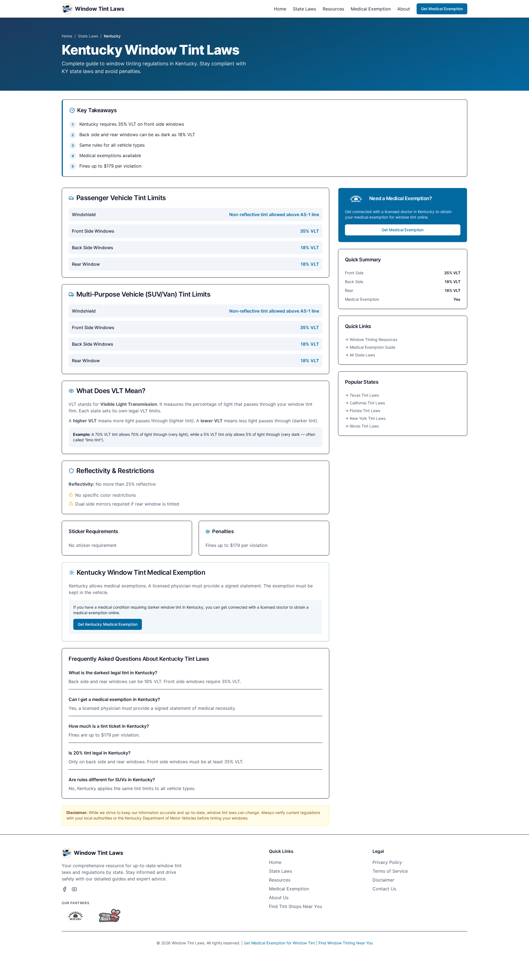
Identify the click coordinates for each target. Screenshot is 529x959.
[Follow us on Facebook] (64, 889)
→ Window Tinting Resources (371, 339)
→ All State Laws (360, 355)
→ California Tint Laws (365, 403)
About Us (278, 897)
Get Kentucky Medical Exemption (107, 624)
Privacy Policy (387, 862)
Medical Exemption (371, 9)
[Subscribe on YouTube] (74, 889)
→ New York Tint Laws (365, 418)
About (403, 9)
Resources (333, 9)
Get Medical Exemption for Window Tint (279, 943)
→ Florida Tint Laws (362, 410)
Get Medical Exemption (442, 8)
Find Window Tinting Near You (346, 943)
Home (280, 9)
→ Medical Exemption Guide (370, 347)
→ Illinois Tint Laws (362, 426)
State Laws (304, 9)
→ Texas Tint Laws (362, 395)
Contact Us (384, 888)
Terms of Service (390, 871)
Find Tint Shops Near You (295, 906)
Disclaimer (383, 880)
